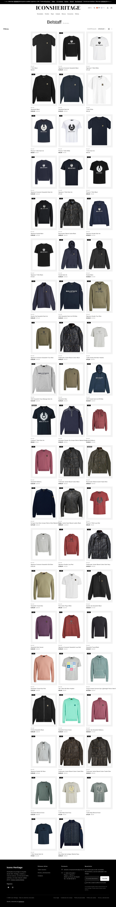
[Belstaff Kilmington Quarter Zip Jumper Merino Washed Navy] (71, 420)
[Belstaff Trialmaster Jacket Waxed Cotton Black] (71, 461)
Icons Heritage (14, 867)
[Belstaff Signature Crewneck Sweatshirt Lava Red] (71, 627)
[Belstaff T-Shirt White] (99, 89)
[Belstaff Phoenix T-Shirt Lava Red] (99, 503)
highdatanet (21, 901)
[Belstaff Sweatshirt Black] (44, 89)
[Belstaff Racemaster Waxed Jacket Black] (71, 213)
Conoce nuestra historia (17, 879)
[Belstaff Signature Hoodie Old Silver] (44, 751)
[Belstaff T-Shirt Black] (44, 48)
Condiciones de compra (66, 897)
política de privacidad (101, 882)
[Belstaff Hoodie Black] (99, 255)
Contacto (40, 875)
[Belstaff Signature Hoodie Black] (44, 213)
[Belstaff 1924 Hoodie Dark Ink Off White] (99, 379)
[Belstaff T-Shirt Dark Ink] (99, 130)
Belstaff (72, 1)
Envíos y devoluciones (44, 872)
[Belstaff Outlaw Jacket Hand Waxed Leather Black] (71, 503)
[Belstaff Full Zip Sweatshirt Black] (44, 710)
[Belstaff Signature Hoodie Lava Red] (71, 544)
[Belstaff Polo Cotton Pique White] (71, 585)
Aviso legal (56, 897)
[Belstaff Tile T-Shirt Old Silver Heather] (71, 668)
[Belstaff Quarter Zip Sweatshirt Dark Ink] (44, 296)
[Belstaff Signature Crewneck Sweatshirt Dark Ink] (44, 172)
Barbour (66, 1)
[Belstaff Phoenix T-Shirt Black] (99, 172)
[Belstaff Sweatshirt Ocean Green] (71, 710)
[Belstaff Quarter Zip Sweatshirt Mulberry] (99, 710)
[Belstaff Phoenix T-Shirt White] (71, 130)
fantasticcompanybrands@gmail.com (74, 869)
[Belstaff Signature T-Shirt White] (99, 48)
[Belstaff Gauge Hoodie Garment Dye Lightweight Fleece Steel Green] (99, 668)
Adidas (53, 1)
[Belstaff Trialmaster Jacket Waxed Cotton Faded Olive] (99, 751)
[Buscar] (94, 8)
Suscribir (104, 878)
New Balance (78, 1)
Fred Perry (47, 1)
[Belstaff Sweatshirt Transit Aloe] (44, 585)
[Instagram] (12, 887)
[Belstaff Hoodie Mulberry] (99, 420)
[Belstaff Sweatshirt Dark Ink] (71, 89)
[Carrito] (111, 8)
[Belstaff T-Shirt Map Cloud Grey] (71, 792)
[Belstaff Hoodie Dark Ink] (71, 255)
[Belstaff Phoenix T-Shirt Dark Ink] (44, 130)
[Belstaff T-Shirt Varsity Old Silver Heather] (99, 337)
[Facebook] (8, 887)
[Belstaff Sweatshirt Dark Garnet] (44, 627)
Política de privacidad (79, 897)
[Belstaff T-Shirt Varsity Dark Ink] (44, 834)
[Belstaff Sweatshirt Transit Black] (99, 627)
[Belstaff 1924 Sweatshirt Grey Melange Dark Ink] (44, 379)
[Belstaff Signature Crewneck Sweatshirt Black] (71, 48)
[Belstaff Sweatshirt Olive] (71, 379)
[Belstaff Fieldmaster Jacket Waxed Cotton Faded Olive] (71, 751)
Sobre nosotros (42, 869)
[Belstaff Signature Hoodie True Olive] (99, 296)
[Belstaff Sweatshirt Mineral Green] (44, 792)
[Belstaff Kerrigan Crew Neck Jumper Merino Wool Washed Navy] (44, 503)
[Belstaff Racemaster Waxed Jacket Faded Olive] (99, 461)
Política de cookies (91, 897)
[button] (102, 29)
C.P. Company (59, 1)
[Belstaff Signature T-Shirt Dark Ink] (71, 172)
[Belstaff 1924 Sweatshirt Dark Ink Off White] (71, 296)
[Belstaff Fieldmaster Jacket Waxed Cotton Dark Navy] (99, 544)
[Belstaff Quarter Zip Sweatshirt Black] (99, 585)
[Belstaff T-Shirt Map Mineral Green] (99, 792)
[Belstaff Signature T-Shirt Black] (44, 255)
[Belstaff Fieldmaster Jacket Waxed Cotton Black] (71, 337)
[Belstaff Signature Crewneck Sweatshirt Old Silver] (44, 544)
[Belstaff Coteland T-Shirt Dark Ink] (44, 420)
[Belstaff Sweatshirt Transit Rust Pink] (44, 668)
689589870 (16, 1)
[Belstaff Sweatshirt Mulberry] (44, 461)
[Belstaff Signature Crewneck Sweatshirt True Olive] (44, 337)
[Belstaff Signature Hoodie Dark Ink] (99, 213)
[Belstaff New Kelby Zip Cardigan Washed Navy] (71, 834)
